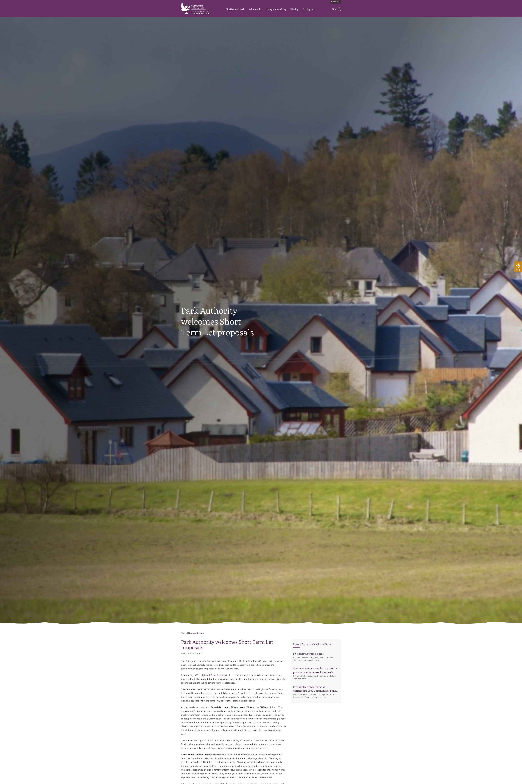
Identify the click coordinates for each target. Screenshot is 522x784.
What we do (255, 9)
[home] (195, 8)
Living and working (275, 9)
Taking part (309, 9)
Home (184, 633)
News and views (196, 633)
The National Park (235, 9)
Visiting (294, 9)
